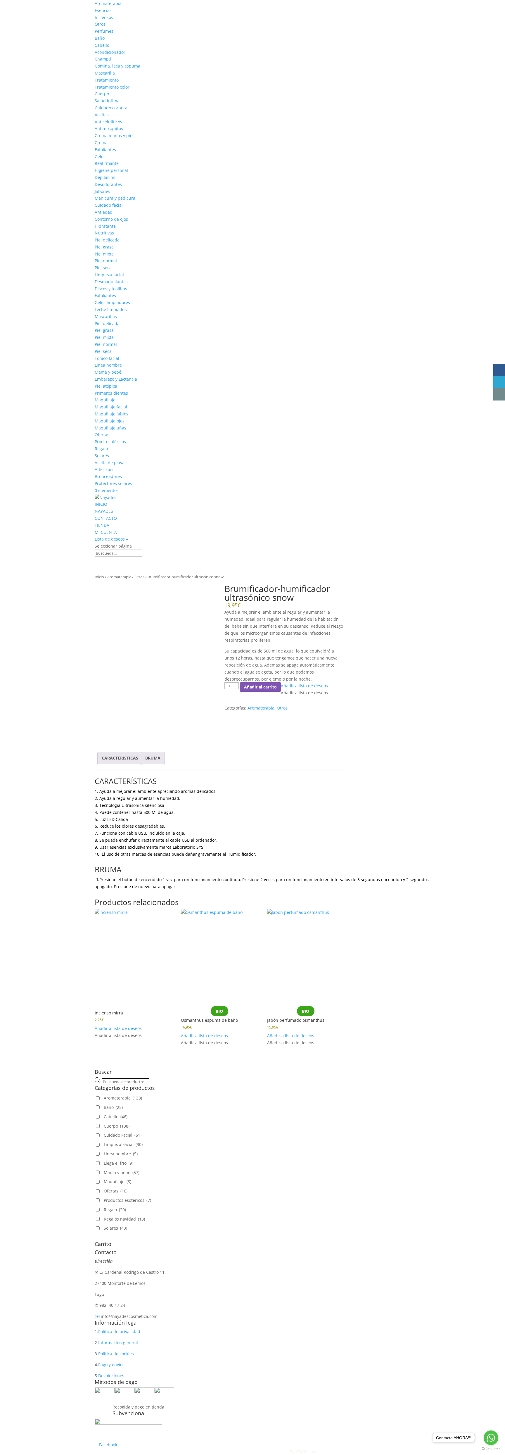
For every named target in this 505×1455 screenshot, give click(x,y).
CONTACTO (106, 518)
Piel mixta (104, 254)
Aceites (102, 115)
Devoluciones (111, 1375)
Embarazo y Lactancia (116, 379)
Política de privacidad (119, 1331)
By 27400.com (303, 1451)
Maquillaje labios (111, 414)
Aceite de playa (109, 462)
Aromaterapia (108, 3)
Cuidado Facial (122, 1135)
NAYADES (104, 511)
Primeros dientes (111, 393)
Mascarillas (106, 316)
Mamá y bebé (108, 372)
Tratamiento (107, 80)
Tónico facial (107, 358)
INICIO (101, 504)
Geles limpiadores (112, 302)
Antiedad (104, 212)
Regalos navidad (124, 1219)
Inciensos (104, 17)
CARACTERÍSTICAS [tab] (120, 758)
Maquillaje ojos (109, 421)
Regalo (101, 448)
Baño (100, 38)
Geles (100, 156)
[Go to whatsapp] (491, 1437)
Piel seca (103, 267)
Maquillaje (105, 400)
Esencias (103, 10)
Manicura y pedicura (115, 198)
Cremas (102, 142)
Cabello (102, 45)
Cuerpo (102, 93)
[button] (304, 685)
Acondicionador (110, 52)
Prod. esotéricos (110, 441)
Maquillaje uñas (110, 428)
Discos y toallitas (111, 288)
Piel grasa (104, 247)
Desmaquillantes (111, 281)
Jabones (102, 191)
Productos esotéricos (127, 1200)
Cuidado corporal (112, 108)
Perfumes (104, 31)
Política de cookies (116, 1353)
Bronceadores (108, 476)
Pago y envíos (111, 1364)
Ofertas (102, 434)
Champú (103, 59)
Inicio (99, 576)
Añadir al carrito (260, 687)
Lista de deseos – (111, 539)
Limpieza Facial (123, 1144)
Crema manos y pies (114, 135)
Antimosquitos (109, 128)
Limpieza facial (109, 274)
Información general (118, 1342)
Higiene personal (111, 170)
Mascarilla (105, 73)
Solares (102, 455)
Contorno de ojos (111, 219)
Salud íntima (107, 100)
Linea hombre (108, 365)
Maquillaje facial (111, 407)
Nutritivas (104, 233)
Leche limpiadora (112, 309)
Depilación (105, 177)
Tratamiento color (112, 87)
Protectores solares (113, 483)
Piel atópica (106, 386)
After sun (104, 469)
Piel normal (106, 260)
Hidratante (105, 226)
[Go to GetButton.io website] (491, 1449)
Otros (100, 24)
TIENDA (102, 525)
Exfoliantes (105, 149)
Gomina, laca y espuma (117, 66)
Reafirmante (107, 163)
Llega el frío (118, 1163)
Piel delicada (107, 240)
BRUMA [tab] (152, 758)
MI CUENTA (106, 532)
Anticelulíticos (108, 122)
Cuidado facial (109, 205)
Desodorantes (108, 184)
